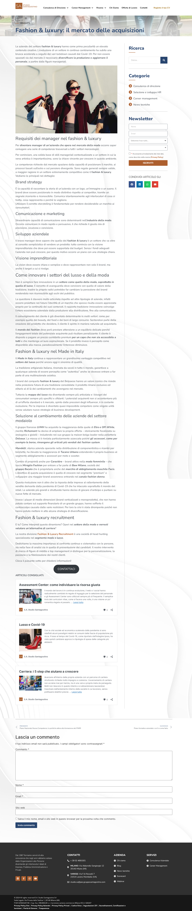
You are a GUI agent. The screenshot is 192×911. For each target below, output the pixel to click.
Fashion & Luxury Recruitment (55, 534)
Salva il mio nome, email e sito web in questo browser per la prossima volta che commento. (67, 819)
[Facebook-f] (23, 878)
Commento (22, 749)
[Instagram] (29, 878)
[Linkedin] (17, 878)
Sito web (20, 808)
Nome (19, 785)
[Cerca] (163, 60)
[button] (56, 8)
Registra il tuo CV (162, 7)
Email (19, 796)
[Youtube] (35, 878)
